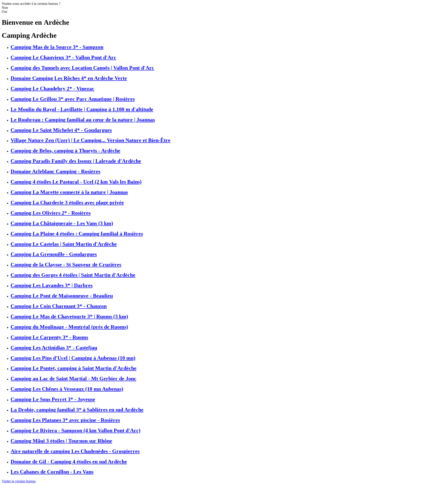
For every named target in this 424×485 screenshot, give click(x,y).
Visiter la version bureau (19, 481)
